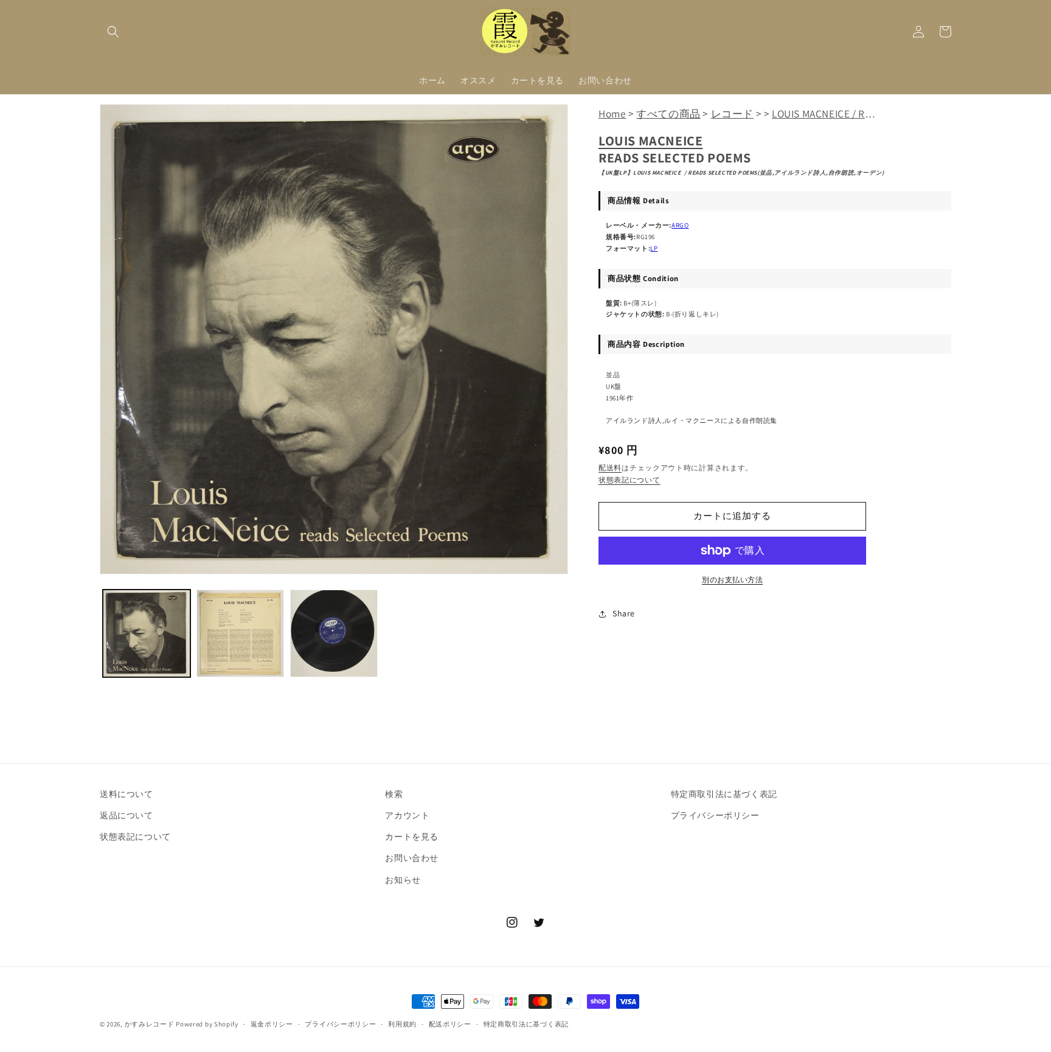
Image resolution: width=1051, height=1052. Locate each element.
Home (612, 113)
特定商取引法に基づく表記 (724, 794)
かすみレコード (150, 1024)
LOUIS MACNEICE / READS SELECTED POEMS (873, 113)
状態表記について (629, 479)
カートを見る (412, 836)
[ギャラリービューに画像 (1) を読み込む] (146, 633)
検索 (394, 794)
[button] (113, 31)
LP (653, 248)
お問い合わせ (412, 857)
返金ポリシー (272, 1024)
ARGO (680, 225)
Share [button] (623, 613)
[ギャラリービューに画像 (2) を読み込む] (240, 633)
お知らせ (402, 879)
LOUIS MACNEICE (650, 140)
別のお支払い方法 (732, 579)
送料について (126, 794)
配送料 (610, 467)
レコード (732, 113)
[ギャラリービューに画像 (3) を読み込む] (334, 633)
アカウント (407, 815)
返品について (126, 815)
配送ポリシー (450, 1024)
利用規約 (402, 1024)
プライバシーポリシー (715, 815)
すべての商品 (668, 113)
